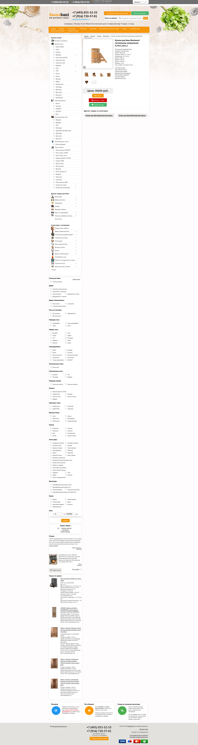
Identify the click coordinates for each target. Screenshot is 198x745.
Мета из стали (56, 396)
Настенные (70, 357)
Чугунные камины (57, 384)
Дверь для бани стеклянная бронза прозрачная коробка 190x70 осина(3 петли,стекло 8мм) (69, 682)
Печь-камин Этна (61, 155)
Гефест (58, 81)
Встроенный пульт (72, 355)
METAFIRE (70, 406)
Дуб (53, 433)
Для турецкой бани (61, 244)
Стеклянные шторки (61, 238)
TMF (57, 71)
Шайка (54, 475)
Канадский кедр (72, 421)
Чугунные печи (60, 63)
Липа (53, 416)
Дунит (69, 502)
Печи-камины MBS (61, 182)
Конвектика (59, 84)
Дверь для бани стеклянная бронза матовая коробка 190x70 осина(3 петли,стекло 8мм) (69, 662)
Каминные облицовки (63, 188)
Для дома (59, 92)
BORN (54, 350)
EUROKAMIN (56, 406)
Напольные (55, 357)
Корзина (137, 2)
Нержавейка (56, 323)
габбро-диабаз (71, 499)
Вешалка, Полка (57, 455)
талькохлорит (56, 502)
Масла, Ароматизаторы (59, 470)
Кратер (58, 52)
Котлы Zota (55, 367)
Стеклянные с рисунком (59, 291)
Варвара (58, 55)
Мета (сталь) (60, 163)
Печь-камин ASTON (62, 153)
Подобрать (65, 520)
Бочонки (69, 475)
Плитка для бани (57, 282)
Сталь (69, 326)
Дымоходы (58, 197)
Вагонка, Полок (60, 247)
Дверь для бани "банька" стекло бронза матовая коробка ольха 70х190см (70, 630)
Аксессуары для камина (59, 468)
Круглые (69, 431)
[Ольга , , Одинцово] (53, 564)
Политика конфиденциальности (139, 737)
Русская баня (56, 313)
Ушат (68, 472)
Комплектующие (57, 490)
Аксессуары (58, 241)
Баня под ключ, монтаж (62, 266)
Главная (53, 29)
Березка (58, 79)
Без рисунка (56, 304)
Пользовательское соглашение (139, 735)
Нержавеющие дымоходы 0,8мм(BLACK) (64, 492)
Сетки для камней (61, 57)
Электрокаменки (60, 101)
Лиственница (71, 433)
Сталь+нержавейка (72, 323)
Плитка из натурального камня (65, 260)
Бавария (58, 174)
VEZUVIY (58, 111)
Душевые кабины (60, 209)
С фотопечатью (56, 294)
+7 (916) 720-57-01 (80, 2)
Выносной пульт (57, 355)
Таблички (70, 450)
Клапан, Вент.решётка (58, 463)
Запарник (55, 472)
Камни (57, 250)
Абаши (69, 416)
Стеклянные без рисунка (59, 289)
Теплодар (59, 87)
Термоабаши (71, 418)
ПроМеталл (59, 98)
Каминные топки (61, 185)
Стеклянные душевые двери (64, 234)
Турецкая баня (71, 313)
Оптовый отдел (135, 29)
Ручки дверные (56, 450)
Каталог (61, 29)
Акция (54, 270)
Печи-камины (59, 147)
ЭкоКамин (70, 409)
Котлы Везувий (60, 144)
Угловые (69, 428)
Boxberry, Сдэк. (73, 31)
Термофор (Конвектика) (63, 130)
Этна (57, 68)
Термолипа (55, 418)
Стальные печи (60, 60)
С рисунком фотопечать (59, 306)
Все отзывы (75, 569)
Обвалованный (56, 507)
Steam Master (60, 47)
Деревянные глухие (73, 294)
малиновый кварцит (58, 504)
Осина (54, 436)
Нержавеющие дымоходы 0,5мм (61, 485)
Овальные (55, 431)
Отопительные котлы (61, 142)
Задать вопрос (98, 105)
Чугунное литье (60, 263)
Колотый (69, 504)
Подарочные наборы (61, 228)
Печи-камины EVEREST (63, 150)
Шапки (54, 453)
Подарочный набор (58, 443)
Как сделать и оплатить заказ (109, 29)
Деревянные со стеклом (59, 296)
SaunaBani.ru (131, 726)
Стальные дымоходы (73, 490)
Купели (57, 206)
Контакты (83, 29)
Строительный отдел (58, 31)
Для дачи (59, 95)
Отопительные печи (61, 117)
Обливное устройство (58, 458)
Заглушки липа (56, 445)
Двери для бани (60, 200)
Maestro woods (71, 436)
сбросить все (76, 279)
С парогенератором (58, 360)
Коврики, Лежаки (57, 448)
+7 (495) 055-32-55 (59, 2)
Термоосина (55, 421)
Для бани (59, 90)
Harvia (58, 73)
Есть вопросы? (140, 13)
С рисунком (70, 304)
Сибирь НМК (60, 161)
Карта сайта (144, 729)
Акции (124, 29)
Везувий (58, 65)
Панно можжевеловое (58, 477)
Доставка (93, 29)
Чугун (54, 326)
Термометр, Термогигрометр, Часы (62, 460)
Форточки (70, 453)
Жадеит (54, 499)
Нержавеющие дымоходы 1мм (61, 487)
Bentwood (55, 428)
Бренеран (59, 133)
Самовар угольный (72, 443)
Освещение (58, 203)
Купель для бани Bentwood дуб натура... (99, 115)
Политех (58, 106)
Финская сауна (56, 316)
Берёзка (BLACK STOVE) (63, 158)
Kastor (69, 340)
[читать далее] (53, 546)
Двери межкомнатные (62, 231)
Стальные (59, 180)
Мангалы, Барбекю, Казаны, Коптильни (63, 217)
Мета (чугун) (60, 166)
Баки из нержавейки (61, 213)
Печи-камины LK (61, 171)
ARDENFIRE (55, 409)
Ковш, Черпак (71, 455)
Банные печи (59, 44)
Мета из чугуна (71, 396)
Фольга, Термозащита (62, 254)
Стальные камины (72, 384)
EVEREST (58, 109)
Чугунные (59, 177)
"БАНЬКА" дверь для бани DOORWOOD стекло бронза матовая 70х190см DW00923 (69, 610)
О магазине (71, 29)
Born (57, 114)
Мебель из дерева (57, 465)
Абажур (69, 445)
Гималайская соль (60, 257)
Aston (57, 49)
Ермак (58, 76)
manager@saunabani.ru (81, 19)
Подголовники (71, 448)
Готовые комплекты (61, 41)
